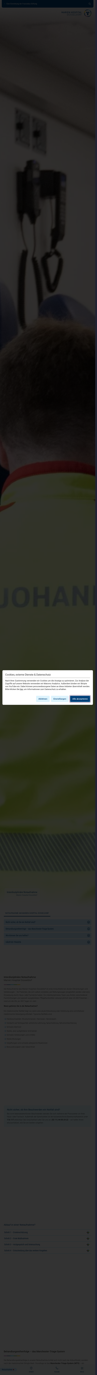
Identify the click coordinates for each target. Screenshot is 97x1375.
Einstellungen (59, 699)
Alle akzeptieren (80, 699)
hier (21, 689)
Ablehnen (42, 699)
